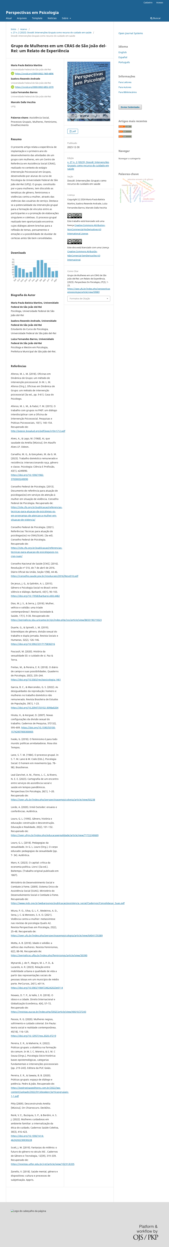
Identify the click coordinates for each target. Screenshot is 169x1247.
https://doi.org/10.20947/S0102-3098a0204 (34, 707)
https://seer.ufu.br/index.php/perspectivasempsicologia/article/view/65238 (53, 799)
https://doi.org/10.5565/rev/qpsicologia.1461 (36, 679)
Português (124, 62)
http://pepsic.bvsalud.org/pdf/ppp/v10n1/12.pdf (38, 431)
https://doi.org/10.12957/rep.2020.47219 (33, 1035)
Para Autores (124, 87)
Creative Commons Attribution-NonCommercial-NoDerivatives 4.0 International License (86, 229)
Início (13, 29)
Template (37, 18)
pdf (74, 131)
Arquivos (22, 18)
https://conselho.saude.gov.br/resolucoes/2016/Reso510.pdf (44, 576)
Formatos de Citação (80, 298)
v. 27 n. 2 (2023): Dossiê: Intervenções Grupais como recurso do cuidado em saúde (51, 32)
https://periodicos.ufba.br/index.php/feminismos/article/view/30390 (49, 955)
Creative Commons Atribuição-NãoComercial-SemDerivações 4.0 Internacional (83, 255)
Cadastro (148, 2)
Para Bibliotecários (127, 92)
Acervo (23, 29)
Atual (9, 18)
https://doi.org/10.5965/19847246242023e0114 (37, 987)
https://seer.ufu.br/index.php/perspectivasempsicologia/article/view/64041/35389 (57, 935)
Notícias (52, 18)
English (122, 52)
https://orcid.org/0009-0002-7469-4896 (34, 73)
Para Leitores (124, 82)
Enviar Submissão (130, 107)
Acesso (159, 2)
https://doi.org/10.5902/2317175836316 (33, 644)
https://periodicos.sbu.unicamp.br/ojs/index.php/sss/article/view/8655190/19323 (56, 620)
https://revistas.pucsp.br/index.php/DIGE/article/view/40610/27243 (48, 1011)
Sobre (65, 18)
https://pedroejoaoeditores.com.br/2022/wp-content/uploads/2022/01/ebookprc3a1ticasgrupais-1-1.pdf (40, 1092)
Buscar (156, 18)
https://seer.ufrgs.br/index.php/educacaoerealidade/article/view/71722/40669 (55, 835)
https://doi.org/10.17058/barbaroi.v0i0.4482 (35, 595)
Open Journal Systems (130, 33)
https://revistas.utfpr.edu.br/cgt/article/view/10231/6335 (42, 1164)
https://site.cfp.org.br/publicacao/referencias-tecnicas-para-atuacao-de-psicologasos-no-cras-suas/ (36, 552)
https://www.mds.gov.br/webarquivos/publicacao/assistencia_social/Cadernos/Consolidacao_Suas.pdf (68, 903)
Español (122, 57)
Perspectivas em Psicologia (32, 12)
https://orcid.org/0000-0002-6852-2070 (34, 87)
